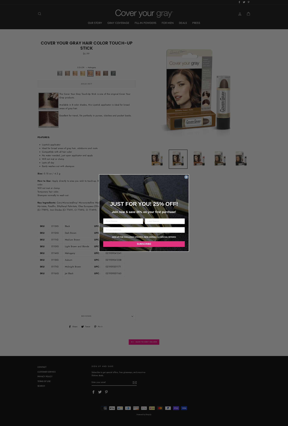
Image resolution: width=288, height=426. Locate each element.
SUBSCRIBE (144, 244)
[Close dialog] (186, 177)
